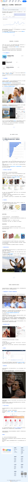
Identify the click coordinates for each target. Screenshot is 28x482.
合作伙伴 (15, 467)
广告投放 (15, 474)
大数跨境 (15, 473)
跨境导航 (15, 475)
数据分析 (15, 461)
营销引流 (22, 461)
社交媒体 (22, 451)
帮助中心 (15, 468)
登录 (20, 1)
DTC (14, 450)
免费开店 (24, 1)
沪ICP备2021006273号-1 (18, 480)
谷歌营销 (22, 449)
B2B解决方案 (15, 449)
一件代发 (15, 451)
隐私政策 (22, 467)
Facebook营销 (22, 450)
